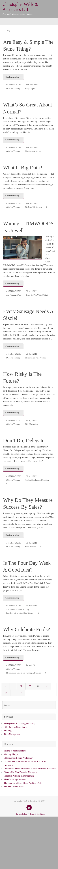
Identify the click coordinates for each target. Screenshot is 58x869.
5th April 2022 (31, 543)
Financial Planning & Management (19, 776)
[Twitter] (29, 807)
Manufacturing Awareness (15, 779)
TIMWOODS (36, 295)
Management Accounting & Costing (19, 723)
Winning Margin (11, 754)
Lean (28, 295)
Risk (26, 424)
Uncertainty (33, 424)
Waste (19, 295)
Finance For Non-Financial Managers (20, 772)
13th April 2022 (32, 85)
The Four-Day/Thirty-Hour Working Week (22, 783)
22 (30, 686)
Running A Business (33, 673)
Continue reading (12, 77)
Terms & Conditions (37, 814)
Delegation (45, 480)
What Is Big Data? (22, 167)
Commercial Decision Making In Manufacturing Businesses (30, 769)
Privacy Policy (21, 814)
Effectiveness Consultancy (15, 727)
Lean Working (11, 295)
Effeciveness (37, 207)
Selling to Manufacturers (15, 751)
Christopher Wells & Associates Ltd (20, 7)
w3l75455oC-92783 (13, 85)
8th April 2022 (31, 291)
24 (47, 686)
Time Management (12, 734)
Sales (27, 547)
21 (21, 686)
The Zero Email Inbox (14, 786)
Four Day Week (12, 613)
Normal (38, 151)
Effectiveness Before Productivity (18, 758)
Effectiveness (30, 151)
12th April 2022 (32, 147)
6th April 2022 (31, 476)
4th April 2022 (31, 606)
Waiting (45, 295)
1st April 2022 (31, 665)
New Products (41, 358)
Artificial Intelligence (32, 480)
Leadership (21, 673)
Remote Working (22, 609)
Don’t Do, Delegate (23, 440)
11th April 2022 (32, 203)
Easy (26, 88)
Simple (31, 88)
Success (33, 547)
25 (6, 693)
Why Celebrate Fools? (26, 629)
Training (7, 731)
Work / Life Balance (26, 613)
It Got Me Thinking (13, 88)
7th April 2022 (31, 420)
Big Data (28, 207)
